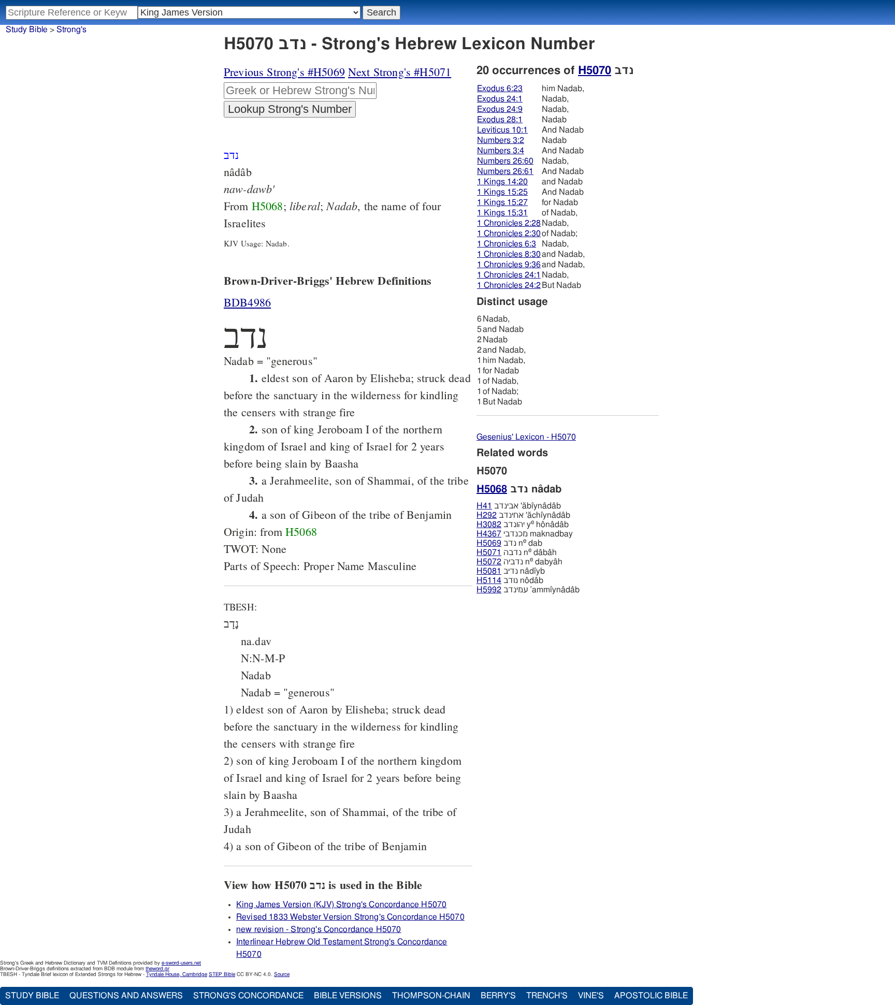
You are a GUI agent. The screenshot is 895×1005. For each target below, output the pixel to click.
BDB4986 (247, 302)
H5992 (489, 590)
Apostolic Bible (651, 996)
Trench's (547, 996)
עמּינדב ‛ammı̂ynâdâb (528, 590)
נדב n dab (509, 543)
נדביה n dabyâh (519, 562)
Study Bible (27, 29)
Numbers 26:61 (505, 171)
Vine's (591, 996)
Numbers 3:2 (500, 140)
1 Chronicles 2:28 (509, 223)
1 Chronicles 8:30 (509, 254)
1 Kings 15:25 (502, 192)
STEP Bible (222, 974)
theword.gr (157, 968)
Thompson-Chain (431, 996)
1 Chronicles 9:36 (509, 264)
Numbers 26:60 (505, 161)
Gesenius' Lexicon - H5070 (526, 437)
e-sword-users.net (181, 963)
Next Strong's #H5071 (399, 71)
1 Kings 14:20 (502, 182)
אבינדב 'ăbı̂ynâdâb (519, 506)
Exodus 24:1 (500, 99)
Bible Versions (348, 996)
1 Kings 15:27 (502, 202)
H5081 (489, 571)
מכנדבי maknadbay (525, 534)
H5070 (594, 70)
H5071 (489, 552)
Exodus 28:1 (500, 119)
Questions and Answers (126, 996)
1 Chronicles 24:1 (509, 275)
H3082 (489, 524)
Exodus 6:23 (500, 88)
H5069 (489, 543)
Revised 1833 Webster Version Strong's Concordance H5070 (350, 917)
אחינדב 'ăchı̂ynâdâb (523, 515)
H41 (484, 506)
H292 (487, 515)
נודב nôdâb (510, 580)
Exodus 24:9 (500, 109)
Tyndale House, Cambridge (176, 974)
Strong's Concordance (248, 996)
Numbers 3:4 (500, 151)
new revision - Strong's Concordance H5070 (318, 929)
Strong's (71, 29)
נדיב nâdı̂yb (511, 571)
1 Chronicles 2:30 (509, 233)
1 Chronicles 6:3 (506, 244)
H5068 (267, 205)
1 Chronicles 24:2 (509, 285)
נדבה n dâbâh (517, 552)
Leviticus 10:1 (502, 130)
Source (282, 974)
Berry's (498, 996)
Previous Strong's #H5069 (284, 71)
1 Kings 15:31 (502, 213)
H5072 (489, 562)
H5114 (489, 580)
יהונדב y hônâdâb (523, 524)
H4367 (489, 534)
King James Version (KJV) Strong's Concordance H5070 (341, 904)
